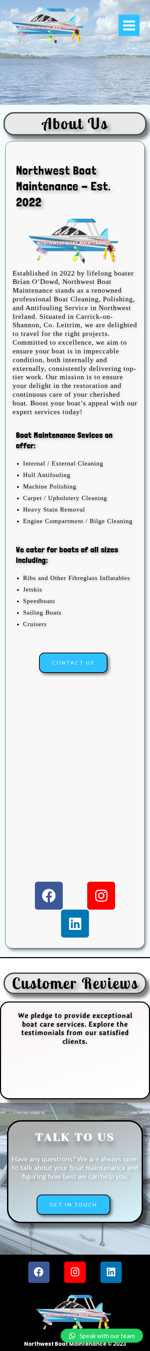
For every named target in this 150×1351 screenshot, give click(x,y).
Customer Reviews (75, 983)
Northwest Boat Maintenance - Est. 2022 (63, 186)
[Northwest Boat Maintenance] (49, 26)
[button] (102, 1336)
